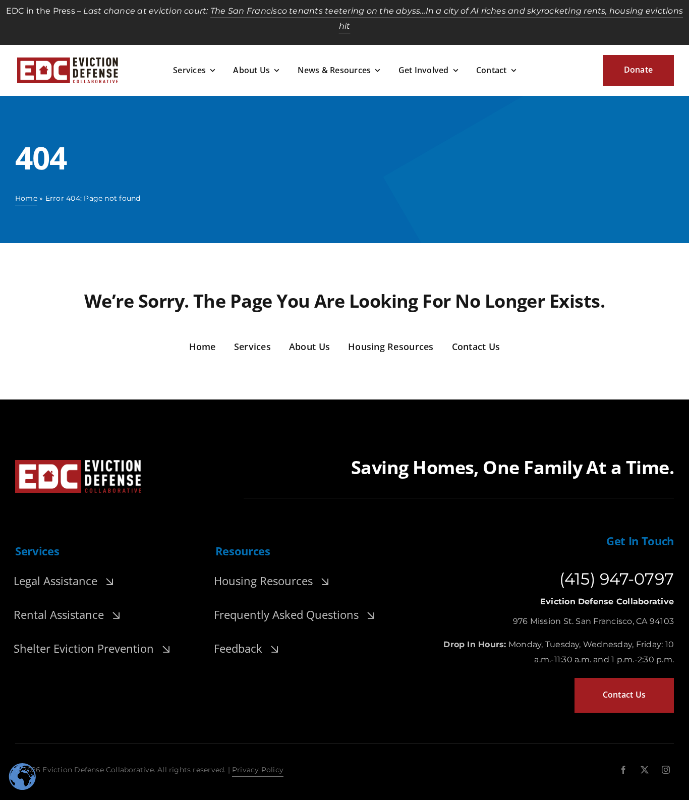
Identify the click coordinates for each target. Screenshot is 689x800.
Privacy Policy (257, 769)
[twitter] (645, 770)
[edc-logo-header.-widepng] (67, 61)
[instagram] (666, 770)
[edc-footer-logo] (78, 464)
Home (26, 198)
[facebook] (623, 770)
